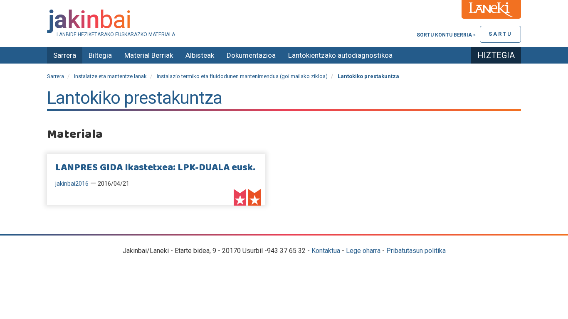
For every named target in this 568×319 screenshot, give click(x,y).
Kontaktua (325, 251)
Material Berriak (148, 55)
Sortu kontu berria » (446, 35)
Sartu (500, 34)
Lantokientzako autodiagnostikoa (340, 55)
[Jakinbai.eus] (284, 21)
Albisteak (199, 55)
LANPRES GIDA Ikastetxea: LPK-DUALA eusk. (155, 168)
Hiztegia (496, 55)
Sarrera (64, 55)
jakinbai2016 (72, 183)
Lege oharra (363, 251)
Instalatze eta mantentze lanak (110, 76)
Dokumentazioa (251, 55)
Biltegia (100, 55)
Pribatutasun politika (416, 251)
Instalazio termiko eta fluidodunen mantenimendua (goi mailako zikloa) (242, 76)
